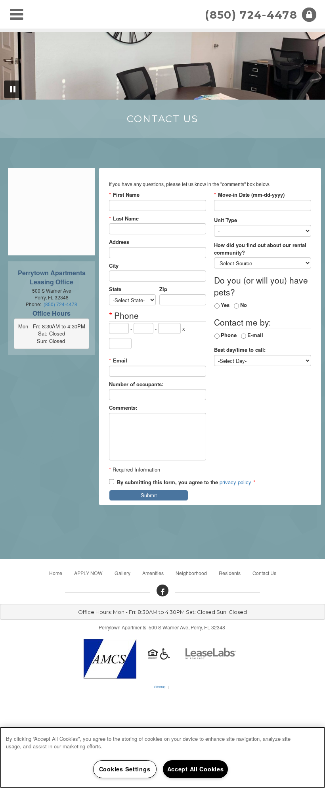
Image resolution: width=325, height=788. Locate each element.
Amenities (153, 572)
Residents (230, 572)
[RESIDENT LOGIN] (309, 15)
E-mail (255, 335)
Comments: (123, 407)
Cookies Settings (125, 769)
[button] (162, 590)
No (243, 305)
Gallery (122, 572)
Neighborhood (191, 572)
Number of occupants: (136, 384)
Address (119, 241)
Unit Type (225, 220)
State (115, 289)
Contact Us (264, 572)
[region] (162, 757)
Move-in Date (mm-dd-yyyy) (249, 194)
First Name (124, 194)
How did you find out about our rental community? (260, 249)
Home (55, 572)
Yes (225, 305)
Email (118, 360)
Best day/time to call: (240, 349)
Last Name (124, 218)
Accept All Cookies (195, 769)
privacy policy (235, 482)
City (114, 265)
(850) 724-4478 (251, 14)
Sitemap (159, 686)
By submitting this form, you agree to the (167, 482)
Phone (229, 335)
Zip (163, 289)
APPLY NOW (88, 572)
